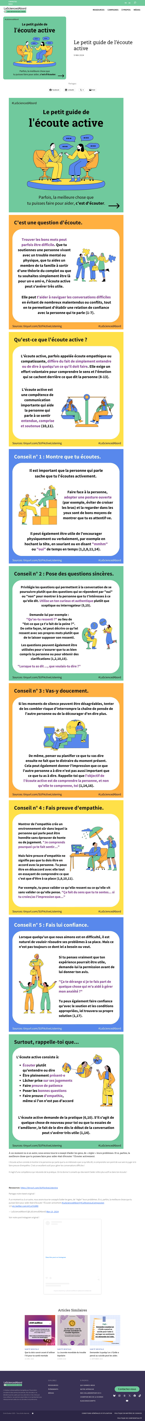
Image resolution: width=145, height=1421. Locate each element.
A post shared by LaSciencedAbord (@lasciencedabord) (72, 1291)
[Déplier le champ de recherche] (135, 3)
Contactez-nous (127, 1389)
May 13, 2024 (52, 1211)
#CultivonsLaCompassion (92, 1202)
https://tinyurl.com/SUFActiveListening (39, 1187)
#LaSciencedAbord (71, 1202)
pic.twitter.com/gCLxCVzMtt (25, 1206)
